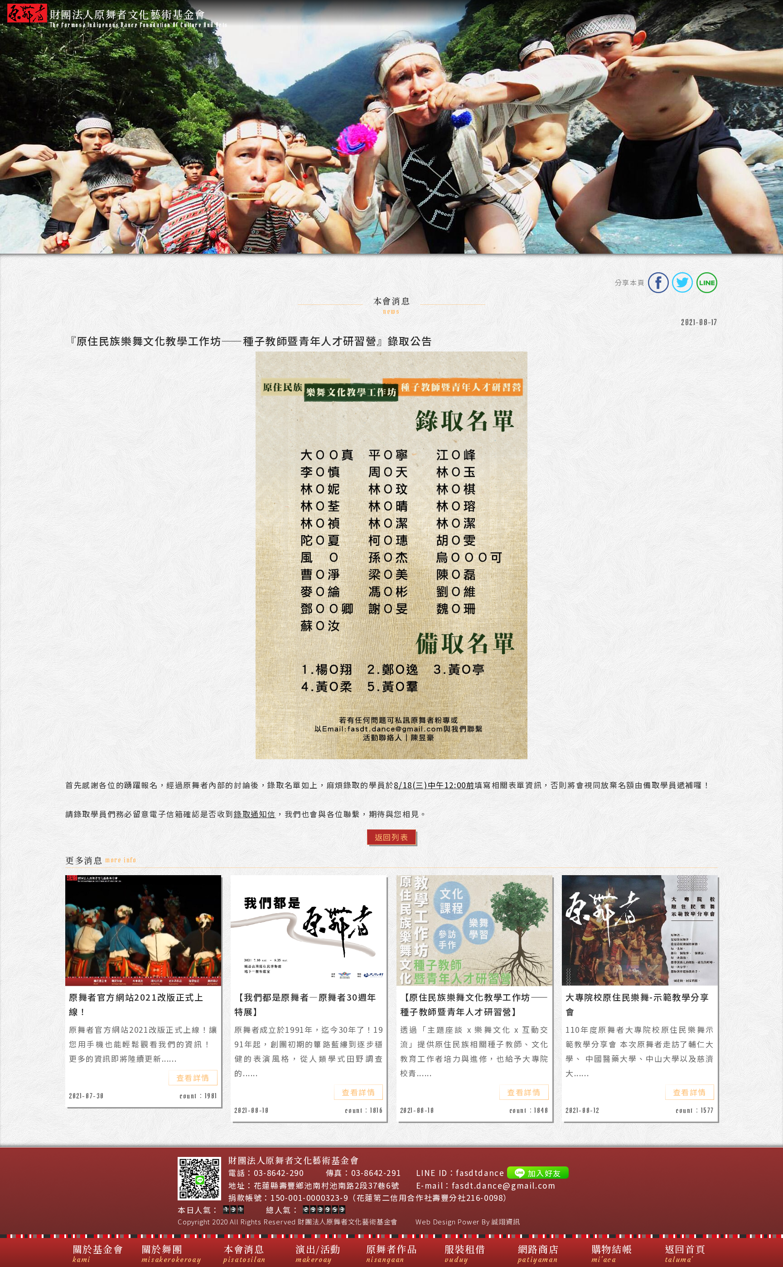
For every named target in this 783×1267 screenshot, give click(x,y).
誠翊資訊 (505, 1221)
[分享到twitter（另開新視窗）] (682, 283)
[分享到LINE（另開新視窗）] (707, 283)
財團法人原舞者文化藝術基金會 (348, 1221)
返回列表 (391, 837)
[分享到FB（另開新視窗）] (658, 283)
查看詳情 (193, 1077)
